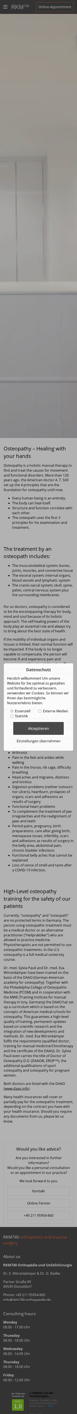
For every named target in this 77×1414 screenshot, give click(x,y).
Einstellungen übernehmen (39, 741)
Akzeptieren (38, 728)
